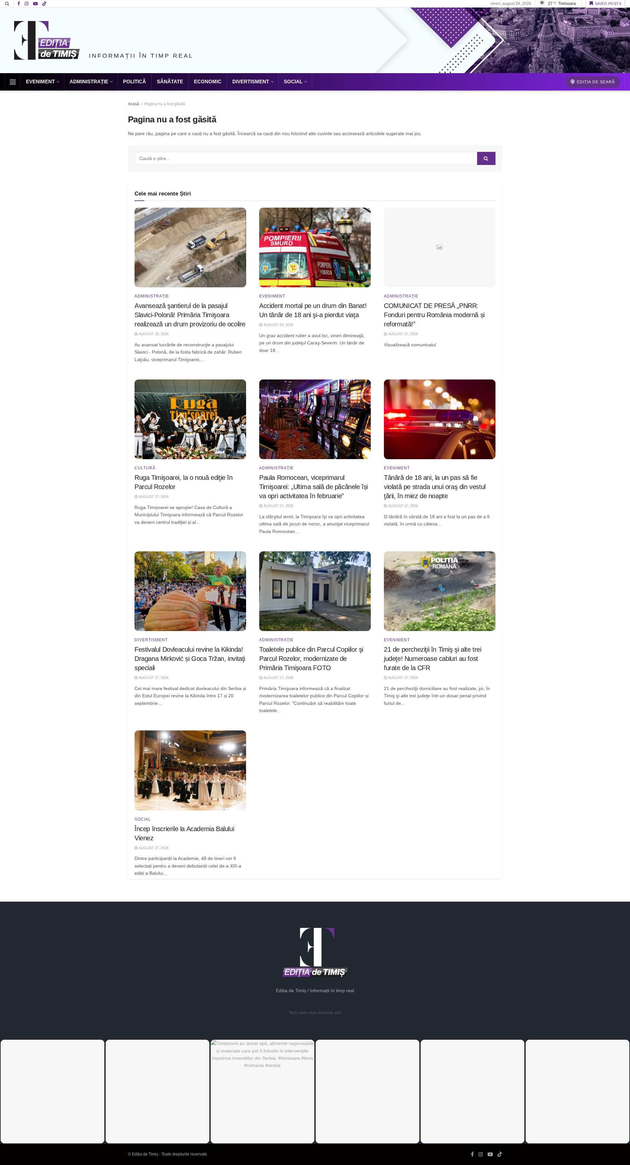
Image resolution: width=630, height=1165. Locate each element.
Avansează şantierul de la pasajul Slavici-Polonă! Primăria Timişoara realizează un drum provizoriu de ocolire (190, 315)
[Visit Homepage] (47, 40)
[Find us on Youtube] (35, 4)
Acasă (133, 104)
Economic (207, 81)
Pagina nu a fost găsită (164, 104)
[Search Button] (7, 3)
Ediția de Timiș (145, 1154)
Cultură (145, 468)
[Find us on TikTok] (44, 4)
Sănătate (170, 81)
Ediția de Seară (595, 82)
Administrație (89, 81)
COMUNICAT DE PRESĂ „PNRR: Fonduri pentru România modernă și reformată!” (434, 315)
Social (293, 81)
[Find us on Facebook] (18, 4)
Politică (134, 81)
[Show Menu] (13, 82)
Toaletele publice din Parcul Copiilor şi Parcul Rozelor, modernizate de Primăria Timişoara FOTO (311, 658)
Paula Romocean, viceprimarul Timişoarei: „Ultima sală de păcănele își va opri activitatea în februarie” (313, 487)
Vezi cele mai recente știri (315, 1012)
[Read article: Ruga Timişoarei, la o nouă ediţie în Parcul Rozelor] (190, 419)
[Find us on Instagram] (27, 4)
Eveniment (40, 81)
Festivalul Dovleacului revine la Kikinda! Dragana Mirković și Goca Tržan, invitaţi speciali (190, 658)
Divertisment (250, 81)
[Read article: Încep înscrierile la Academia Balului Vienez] (190, 770)
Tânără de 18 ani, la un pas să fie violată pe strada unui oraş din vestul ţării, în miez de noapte (435, 487)
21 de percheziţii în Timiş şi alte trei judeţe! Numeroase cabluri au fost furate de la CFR (432, 658)
